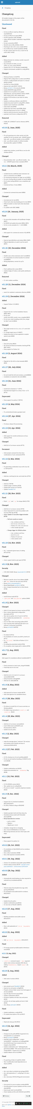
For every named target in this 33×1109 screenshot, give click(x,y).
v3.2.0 (4, 211)
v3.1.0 (4, 794)
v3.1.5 (4, 698)
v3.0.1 (4, 859)
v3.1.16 (5, 381)
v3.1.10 (5, 543)
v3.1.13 (5, 428)
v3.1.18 (5, 353)
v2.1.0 (4, 1026)
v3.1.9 (4, 564)
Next (27, 1096)
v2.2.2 (4, 932)
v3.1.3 (4, 733)
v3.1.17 (5, 367)
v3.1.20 (5, 284)
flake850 (17, 986)
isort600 (18, 585)
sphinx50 (13, 1004)
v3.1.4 (4, 716)
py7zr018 (10, 1037)
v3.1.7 (4, 650)
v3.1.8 (4, 602)
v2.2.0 (4, 971)
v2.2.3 (4, 909)
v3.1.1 (4, 776)
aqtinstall (17, 2)
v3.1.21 (5, 248)
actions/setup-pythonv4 (21, 866)
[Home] (2, 8)
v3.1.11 (5, 493)
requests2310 (21, 572)
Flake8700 (11, 489)
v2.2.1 (4, 953)
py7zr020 (10, 627)
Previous (6, 1096)
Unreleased (7, 24)
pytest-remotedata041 (14, 583)
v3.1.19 (5, 296)
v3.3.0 (4, 127)
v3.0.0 (4, 870)
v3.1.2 (4, 749)
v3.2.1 (4, 166)
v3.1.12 (5, 459)
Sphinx (9, 1104)
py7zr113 (10, 88)
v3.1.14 (5, 416)
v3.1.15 (5, 404)
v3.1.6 (4, 684)
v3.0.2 (4, 845)
